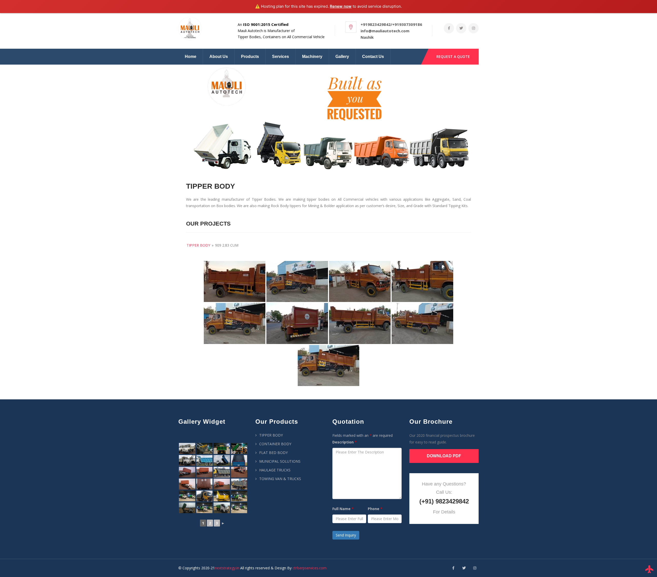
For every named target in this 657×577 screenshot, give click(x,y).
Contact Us (373, 56)
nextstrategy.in (227, 567)
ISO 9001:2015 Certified (265, 24)
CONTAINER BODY (275, 443)
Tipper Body (198, 245)
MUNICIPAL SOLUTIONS (280, 461)
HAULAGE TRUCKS (275, 470)
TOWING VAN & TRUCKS (280, 478)
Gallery (342, 56)
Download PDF (444, 456)
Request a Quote (453, 56)
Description (344, 442)
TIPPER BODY (271, 435)
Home (190, 56)
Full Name (343, 508)
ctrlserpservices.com (309, 567)
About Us (218, 56)
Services (280, 56)
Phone (375, 508)
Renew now (341, 6)
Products (250, 56)
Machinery (312, 56)
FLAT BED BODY (273, 452)
